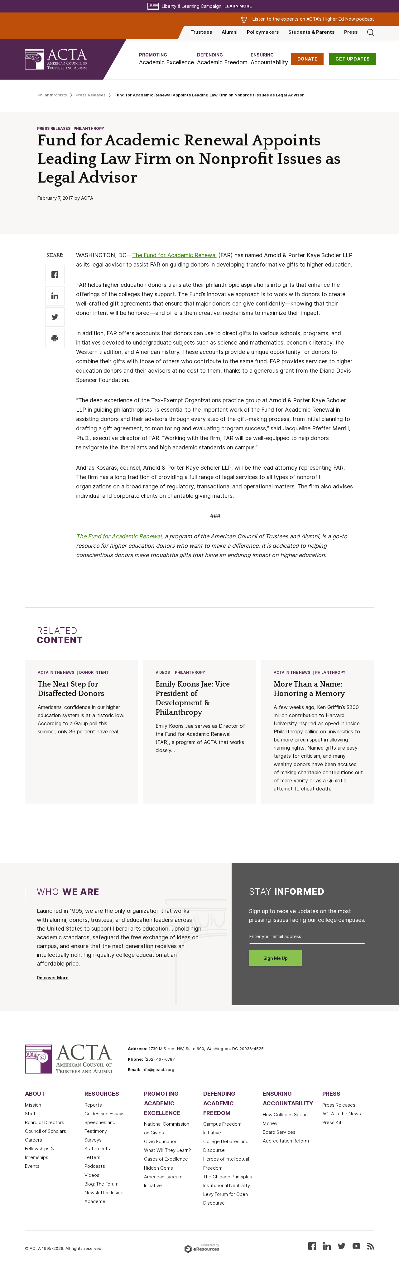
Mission (33, 1105)
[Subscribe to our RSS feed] (370, 1245)
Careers (33, 1140)
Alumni (230, 32)
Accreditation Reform (286, 1141)
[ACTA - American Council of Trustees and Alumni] (64, 59)
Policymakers (263, 32)
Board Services (279, 1132)
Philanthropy (190, 672)
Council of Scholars (45, 1131)
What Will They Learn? (167, 1150)
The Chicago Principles (227, 1177)
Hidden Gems (158, 1168)
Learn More (238, 6)
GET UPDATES (352, 58)
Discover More (53, 977)
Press (351, 32)
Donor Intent (94, 672)
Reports (93, 1105)
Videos (163, 672)
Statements (97, 1149)
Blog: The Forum (101, 1184)
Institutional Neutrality (226, 1185)
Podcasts (94, 1166)
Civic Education (160, 1141)
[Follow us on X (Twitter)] (341, 1245)
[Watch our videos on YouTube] (356, 1245)
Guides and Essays (104, 1114)
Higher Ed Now (339, 19)
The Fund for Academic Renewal (174, 255)
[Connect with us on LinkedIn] (327, 1245)
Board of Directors (44, 1122)
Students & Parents (311, 32)
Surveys (93, 1140)
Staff (30, 1114)
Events (32, 1166)
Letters (92, 1157)
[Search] (370, 32)
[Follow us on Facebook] (312, 1245)
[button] (166, 59)
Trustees (201, 32)
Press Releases (91, 94)
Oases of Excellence (166, 1159)
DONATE (307, 58)
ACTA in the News (56, 672)
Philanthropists (52, 94)
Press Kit (332, 1122)
